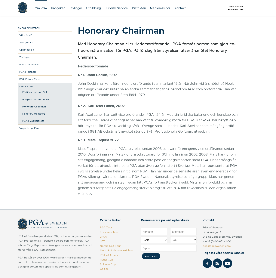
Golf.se (104, 268)
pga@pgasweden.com (217, 246)
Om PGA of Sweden (28, 28)
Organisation (26, 49)
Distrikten (139, 8)
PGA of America (110, 255)
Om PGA (41, 8)
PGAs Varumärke (29, 64)
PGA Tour (106, 227)
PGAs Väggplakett (33, 120)
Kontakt (180, 8)
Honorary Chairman (34, 106)
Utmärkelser (26, 86)
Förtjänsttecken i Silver (35, 99)
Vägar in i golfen (29, 128)
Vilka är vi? (25, 35)
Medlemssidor (160, 8)
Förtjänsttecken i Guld (35, 92)
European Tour (109, 232)
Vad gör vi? (26, 42)
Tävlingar (75, 8)
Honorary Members (33, 113)
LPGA (103, 236)
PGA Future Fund (29, 79)
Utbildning (93, 8)
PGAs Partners (27, 71)
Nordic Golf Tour (110, 246)
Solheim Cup (108, 264)
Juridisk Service (116, 8)
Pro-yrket (58, 8)
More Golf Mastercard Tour (116, 250)
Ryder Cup (106, 259)
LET (102, 241)
